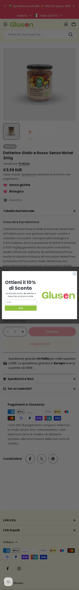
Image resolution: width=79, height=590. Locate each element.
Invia (20, 308)
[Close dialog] (74, 273)
